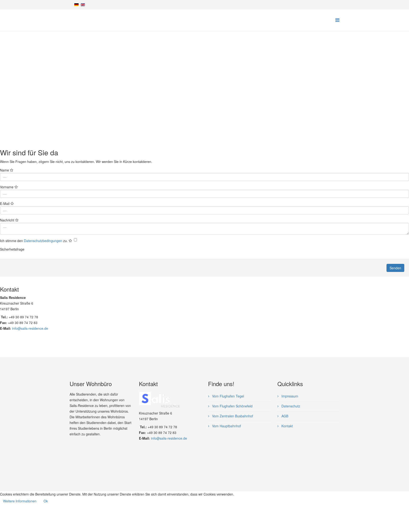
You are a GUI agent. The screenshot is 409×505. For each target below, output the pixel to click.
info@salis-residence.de (30, 328)
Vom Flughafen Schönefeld (232, 406)
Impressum (289, 396)
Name (5, 170)
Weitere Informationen (19, 501)
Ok (46, 501)
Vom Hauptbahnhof (226, 426)
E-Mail (5, 203)
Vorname (7, 187)
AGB (284, 416)
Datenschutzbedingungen (43, 240)
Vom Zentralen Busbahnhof (232, 416)
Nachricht (7, 220)
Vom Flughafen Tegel (227, 396)
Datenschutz (290, 406)
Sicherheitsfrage (12, 249)
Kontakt (286, 426)
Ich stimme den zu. (34, 240)
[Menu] (337, 19)
